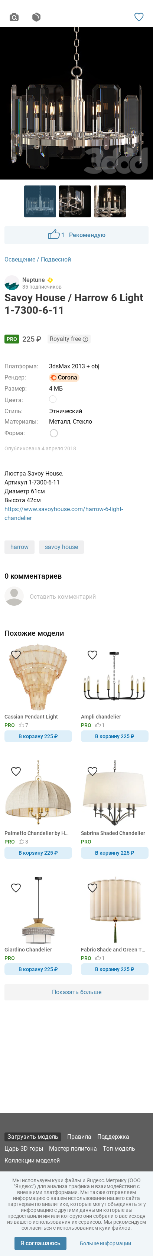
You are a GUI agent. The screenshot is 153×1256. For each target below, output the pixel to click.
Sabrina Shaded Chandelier (113, 833)
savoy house (61, 546)
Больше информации (105, 1243)
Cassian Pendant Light (31, 717)
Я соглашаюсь (40, 1243)
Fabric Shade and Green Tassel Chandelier (113, 950)
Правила (79, 1136)
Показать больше (76, 992)
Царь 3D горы (23, 1148)
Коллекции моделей (32, 1160)
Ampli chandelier (101, 717)
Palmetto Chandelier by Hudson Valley (36, 833)
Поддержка (113, 1136)
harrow (19, 546)
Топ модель (119, 1148)
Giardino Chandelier (28, 950)
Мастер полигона (73, 1148)
